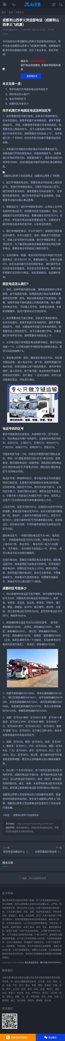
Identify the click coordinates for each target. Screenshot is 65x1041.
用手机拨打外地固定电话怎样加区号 (28, 89)
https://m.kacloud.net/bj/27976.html (35, 823)
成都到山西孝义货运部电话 (26, 815)
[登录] (53, 5)
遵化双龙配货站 (31, 962)
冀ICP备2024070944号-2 (50, 962)
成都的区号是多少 (19, 103)
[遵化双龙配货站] (32, 7)
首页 (4, 12)
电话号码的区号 (17, 98)
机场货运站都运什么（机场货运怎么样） (25, 851)
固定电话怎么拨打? (19, 94)
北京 (11, 12)
